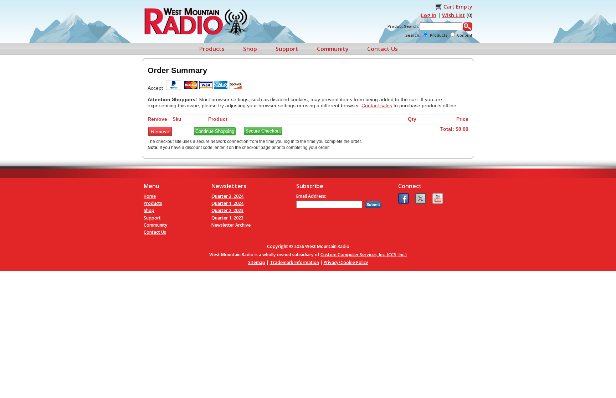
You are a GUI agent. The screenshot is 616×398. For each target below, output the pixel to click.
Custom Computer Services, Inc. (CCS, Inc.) (363, 255)
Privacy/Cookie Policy (346, 262)
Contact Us (382, 49)
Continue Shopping (214, 131)
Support (287, 49)
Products (212, 49)
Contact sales (376, 105)
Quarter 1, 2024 (227, 203)
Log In (428, 15)
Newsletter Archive (231, 225)
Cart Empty (457, 6)
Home (150, 196)
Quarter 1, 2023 (227, 218)
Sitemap (256, 262)
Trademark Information (294, 262)
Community (333, 49)
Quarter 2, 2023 (227, 210)
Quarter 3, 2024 (227, 196)
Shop (250, 49)
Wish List (453, 15)
